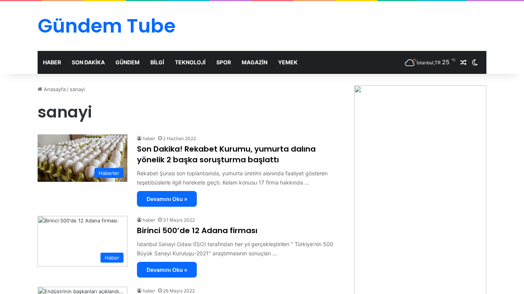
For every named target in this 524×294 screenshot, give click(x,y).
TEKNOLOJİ (190, 62)
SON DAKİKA (88, 62)
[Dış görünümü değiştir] (475, 62)
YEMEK (288, 62)
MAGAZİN (254, 62)
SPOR (223, 62)
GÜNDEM (127, 62)
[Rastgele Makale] (463, 62)
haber (149, 138)
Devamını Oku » (167, 199)
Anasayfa (54, 89)
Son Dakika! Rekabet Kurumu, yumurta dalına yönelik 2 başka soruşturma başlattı (226, 154)
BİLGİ (157, 62)
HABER (52, 62)
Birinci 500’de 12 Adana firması (197, 230)
